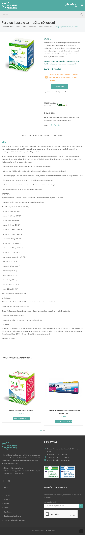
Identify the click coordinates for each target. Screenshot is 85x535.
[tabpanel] (21, 395)
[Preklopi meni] (82, 5)
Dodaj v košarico (59, 86)
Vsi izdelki (47, 106)
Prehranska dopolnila (61, 117)
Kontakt (6, 508)
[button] (55, 92)
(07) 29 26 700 (64, 457)
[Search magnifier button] (81, 14)
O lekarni (7, 495)
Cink (77, 117)
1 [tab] (41, 430)
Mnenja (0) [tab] (58, 135)
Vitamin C (72, 117)
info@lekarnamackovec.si (61, 460)
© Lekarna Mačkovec (37, 531)
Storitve (6, 503)
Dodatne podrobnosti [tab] (39, 135)
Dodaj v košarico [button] (20, 418)
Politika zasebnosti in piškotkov (14, 520)
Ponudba (7, 499)
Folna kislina (48, 120)
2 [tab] (44, 430)
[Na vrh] (81, 531)
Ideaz (53, 531)
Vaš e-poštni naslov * (51, 502)
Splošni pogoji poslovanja (12, 516)
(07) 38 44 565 (62, 454)
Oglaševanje (8, 512)
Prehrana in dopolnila (60, 120)
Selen (69, 120)
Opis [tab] (24, 135)
